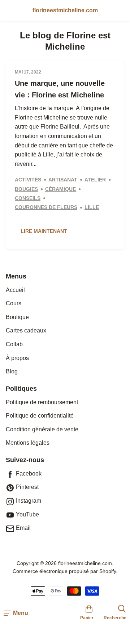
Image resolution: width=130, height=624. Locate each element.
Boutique (17, 317)
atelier (95, 180)
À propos (17, 358)
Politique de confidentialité (40, 415)
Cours (13, 303)
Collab (14, 344)
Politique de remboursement (42, 402)
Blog (12, 371)
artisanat (62, 180)
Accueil (15, 290)
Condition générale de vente (42, 429)
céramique (60, 189)
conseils (27, 198)
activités (28, 180)
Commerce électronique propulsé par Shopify (64, 571)
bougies (26, 189)
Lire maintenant (44, 231)
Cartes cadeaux (26, 330)
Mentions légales (27, 443)
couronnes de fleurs (46, 207)
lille (91, 207)
